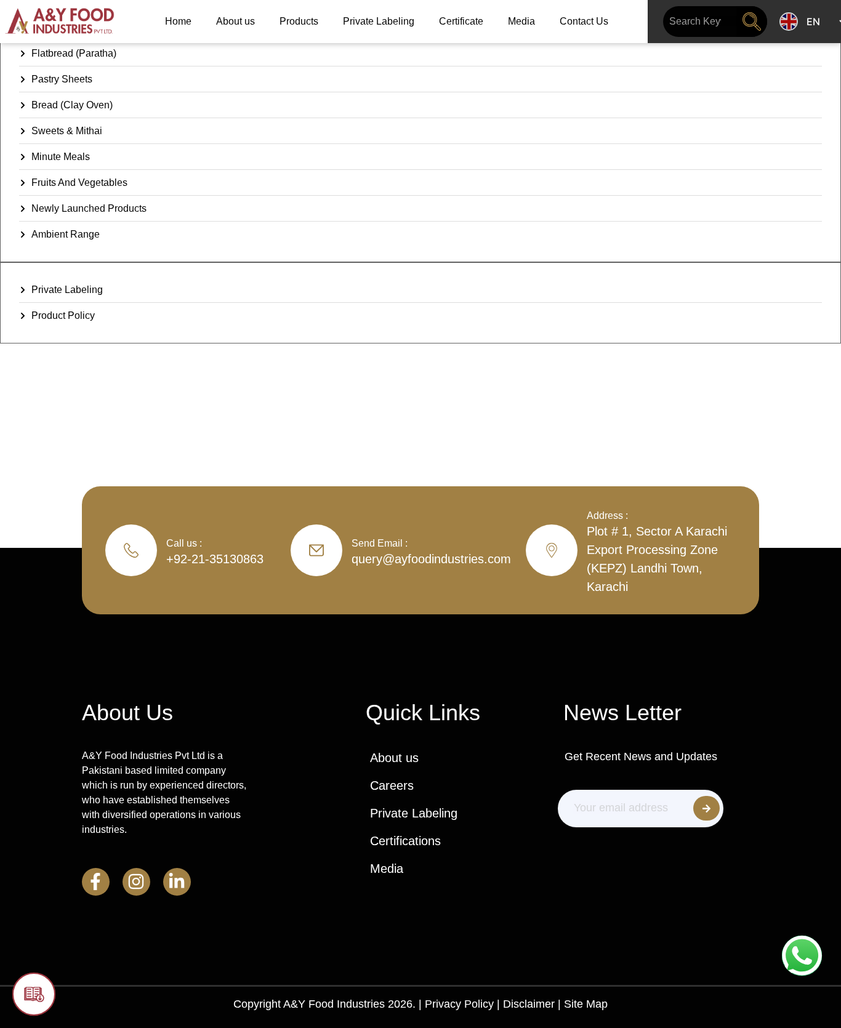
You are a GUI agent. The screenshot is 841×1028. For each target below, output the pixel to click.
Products (299, 21)
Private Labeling (378, 21)
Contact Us (584, 21)
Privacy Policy (459, 1004)
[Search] (751, 21)
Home (178, 21)
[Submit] (706, 808)
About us (235, 21)
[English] (788, 21)
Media (521, 21)
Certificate (461, 21)
